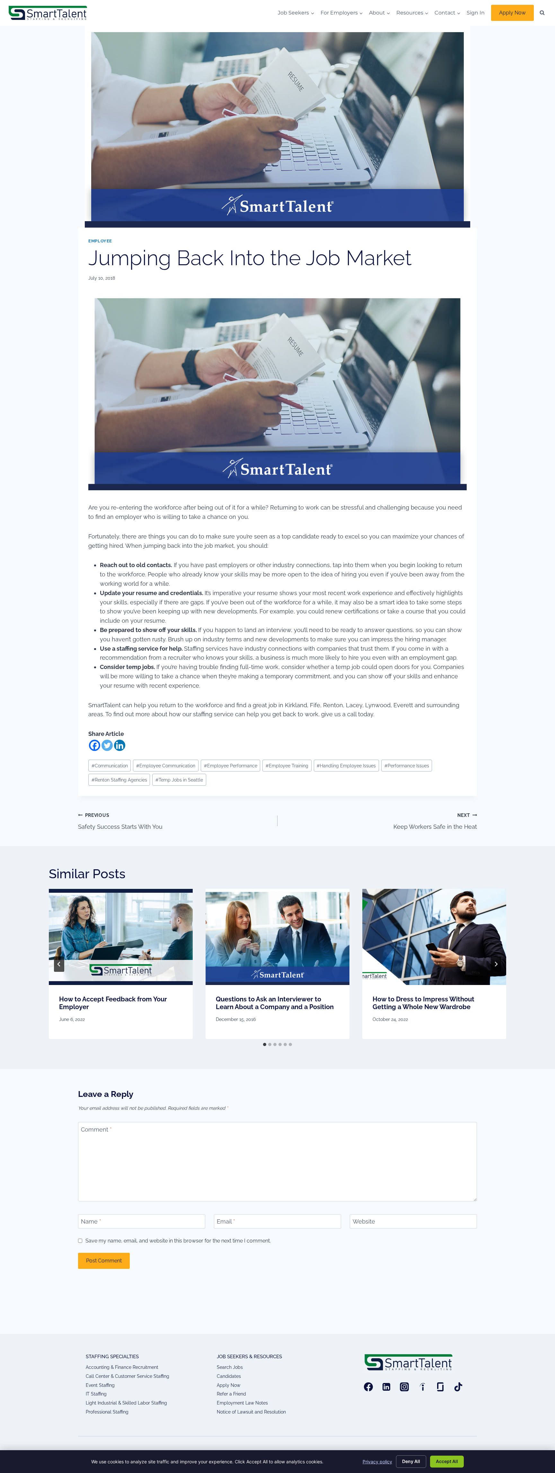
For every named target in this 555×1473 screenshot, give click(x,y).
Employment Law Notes (242, 1402)
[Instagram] (404, 1387)
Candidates (229, 1376)
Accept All (447, 1461)
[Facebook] (94, 745)
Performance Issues (406, 765)
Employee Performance (230, 765)
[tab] (264, 1044)
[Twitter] (107, 745)
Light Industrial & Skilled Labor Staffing (126, 1402)
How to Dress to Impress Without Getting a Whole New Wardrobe (423, 1003)
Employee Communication (165, 765)
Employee (100, 241)
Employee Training (287, 765)
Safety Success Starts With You (120, 821)
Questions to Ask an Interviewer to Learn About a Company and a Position (275, 1003)
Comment (96, 1129)
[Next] (496, 964)
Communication (110, 765)
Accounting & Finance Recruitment (122, 1367)
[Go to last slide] (59, 964)
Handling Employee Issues (346, 765)
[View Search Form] (542, 13)
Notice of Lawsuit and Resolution (251, 1411)
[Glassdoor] (440, 1387)
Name (91, 1221)
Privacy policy (377, 1461)
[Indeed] (422, 1387)
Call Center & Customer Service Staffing (127, 1376)
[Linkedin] (119, 745)
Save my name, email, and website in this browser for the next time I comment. (178, 1241)
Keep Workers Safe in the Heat (435, 821)
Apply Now (512, 13)
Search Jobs (230, 1367)
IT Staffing (96, 1393)
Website (364, 1221)
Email (226, 1221)
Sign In (476, 13)
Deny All (411, 1461)
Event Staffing (100, 1385)
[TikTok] (458, 1387)
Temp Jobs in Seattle (179, 779)
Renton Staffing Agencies (119, 779)
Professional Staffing (107, 1411)
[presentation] (121, 937)
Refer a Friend (231, 1393)
